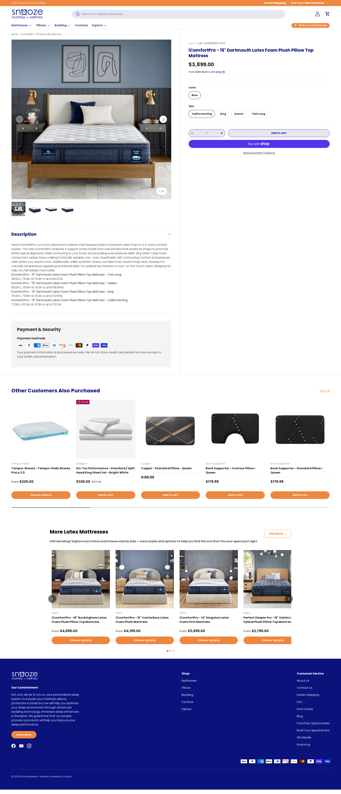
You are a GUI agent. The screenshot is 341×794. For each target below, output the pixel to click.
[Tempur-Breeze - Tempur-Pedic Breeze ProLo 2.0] (41, 429)
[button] (327, 14)
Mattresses (19, 25)
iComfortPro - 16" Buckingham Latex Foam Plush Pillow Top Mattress (79, 620)
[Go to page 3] (173, 651)
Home (14, 34)
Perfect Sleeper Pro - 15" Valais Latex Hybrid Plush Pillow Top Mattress (270, 620)
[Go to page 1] (167, 651)
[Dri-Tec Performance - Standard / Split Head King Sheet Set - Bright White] (105, 429)
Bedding (61, 25)
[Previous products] (52, 599)
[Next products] (289, 599)
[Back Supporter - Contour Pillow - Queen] (235, 429)
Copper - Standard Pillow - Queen (166, 468)
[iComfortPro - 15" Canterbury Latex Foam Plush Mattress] (145, 579)
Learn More (24, 734)
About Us (303, 681)
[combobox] (178, 14)
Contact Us (304, 688)
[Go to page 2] (170, 651)
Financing (303, 745)
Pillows (41, 25)
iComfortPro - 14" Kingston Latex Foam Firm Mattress (204, 620)
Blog (300, 716)
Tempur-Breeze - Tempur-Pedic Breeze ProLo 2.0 (40, 470)
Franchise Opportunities (313, 723)
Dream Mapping (275, 3)
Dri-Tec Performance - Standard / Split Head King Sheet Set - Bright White (105, 470)
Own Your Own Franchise (307, 3)
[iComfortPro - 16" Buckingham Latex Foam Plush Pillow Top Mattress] (81, 579)
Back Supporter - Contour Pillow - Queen (231, 470)
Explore (97, 25)
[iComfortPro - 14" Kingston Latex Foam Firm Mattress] (209, 579)
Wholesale (304, 737)
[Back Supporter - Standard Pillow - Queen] (300, 429)
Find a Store (305, 709)
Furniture (81, 25)
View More (276, 533)
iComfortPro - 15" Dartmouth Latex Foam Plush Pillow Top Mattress (42, 34)
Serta (192, 43)
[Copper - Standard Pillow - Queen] (170, 429)
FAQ (299, 702)
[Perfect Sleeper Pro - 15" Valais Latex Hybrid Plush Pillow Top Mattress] (272, 579)
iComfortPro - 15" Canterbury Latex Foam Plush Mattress (142, 620)
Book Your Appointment (313, 730)
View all (324, 391)
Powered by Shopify (61, 776)
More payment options (259, 153)
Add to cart (278, 133)
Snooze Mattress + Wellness (34, 776)
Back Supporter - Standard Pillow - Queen (296, 470)
